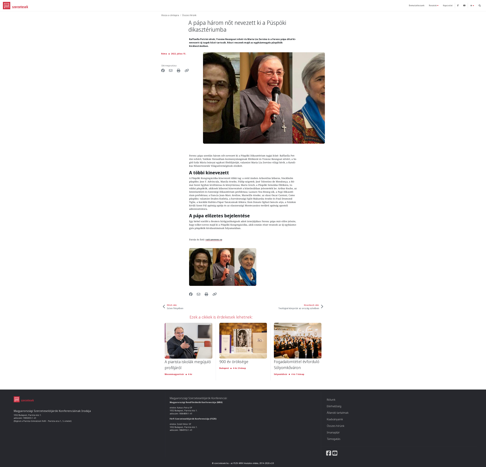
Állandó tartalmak (338, 413)
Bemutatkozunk (416, 5)
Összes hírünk (189, 15)
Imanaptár (333, 432)
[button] (186, 70)
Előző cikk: (175, 307)
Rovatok (433, 5)
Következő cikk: (298, 307)
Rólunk (331, 400)
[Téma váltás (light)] (472, 5)
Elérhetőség (334, 406)
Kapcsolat (448, 5)
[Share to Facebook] (164, 70)
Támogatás (333, 439)
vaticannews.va (214, 239)
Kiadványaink (335, 419)
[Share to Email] (171, 70)
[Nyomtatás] (179, 70)
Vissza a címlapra (170, 15)
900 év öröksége (233, 361)
